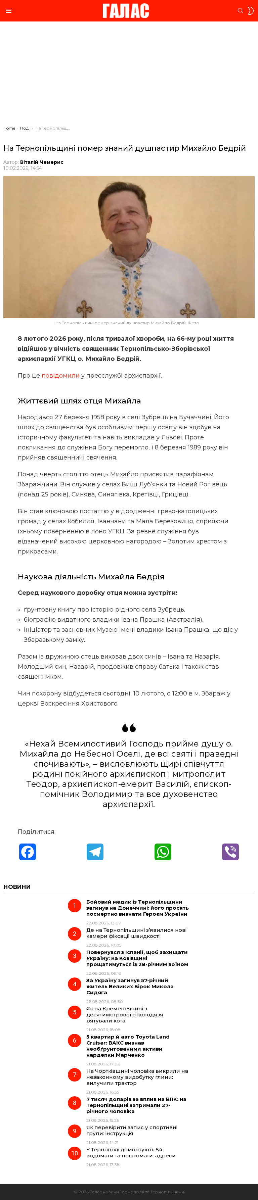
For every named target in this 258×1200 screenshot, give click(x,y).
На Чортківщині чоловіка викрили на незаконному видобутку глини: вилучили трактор (137, 1077)
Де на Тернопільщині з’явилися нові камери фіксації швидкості (136, 933)
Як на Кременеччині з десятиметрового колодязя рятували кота (124, 1014)
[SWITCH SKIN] (251, 10)
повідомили (61, 375)
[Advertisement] (129, 75)
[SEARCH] (240, 10)
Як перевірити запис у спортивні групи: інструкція (131, 1130)
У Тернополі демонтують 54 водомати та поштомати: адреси (131, 1152)
